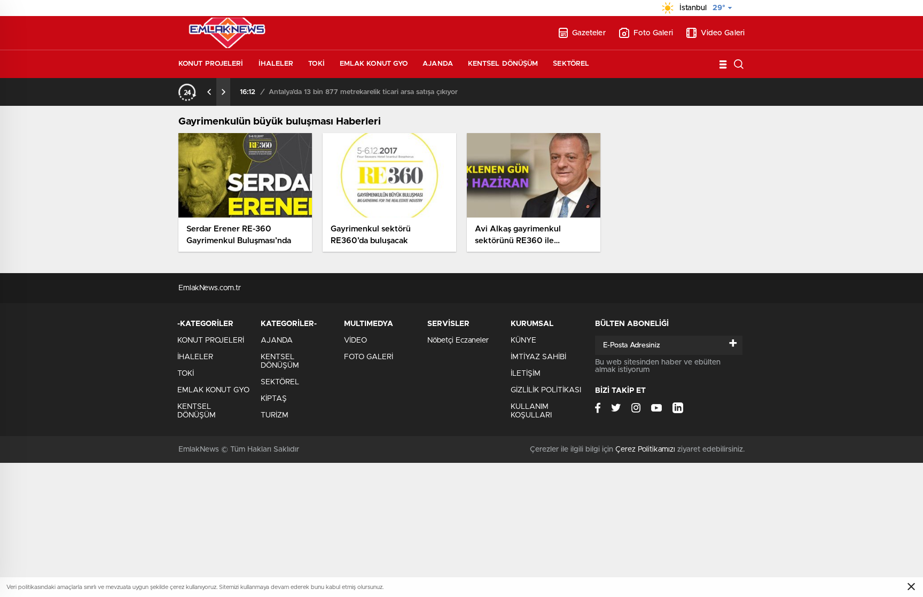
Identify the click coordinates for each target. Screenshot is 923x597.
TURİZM (274, 415)
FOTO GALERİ (368, 357)
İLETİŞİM (526, 373)
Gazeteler (589, 33)
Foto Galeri (653, 33)
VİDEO (355, 340)
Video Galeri (723, 33)
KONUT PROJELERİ (211, 63)
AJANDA (438, 63)
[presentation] (209, 92)
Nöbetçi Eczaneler (458, 340)
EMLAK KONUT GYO (374, 63)
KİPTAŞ (274, 398)
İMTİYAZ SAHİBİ (538, 357)
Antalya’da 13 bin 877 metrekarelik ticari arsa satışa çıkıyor (363, 92)
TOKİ (316, 63)
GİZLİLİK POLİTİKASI (546, 390)
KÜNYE (523, 340)
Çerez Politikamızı (645, 449)
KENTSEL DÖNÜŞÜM (503, 63)
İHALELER (276, 63)
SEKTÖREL (571, 63)
